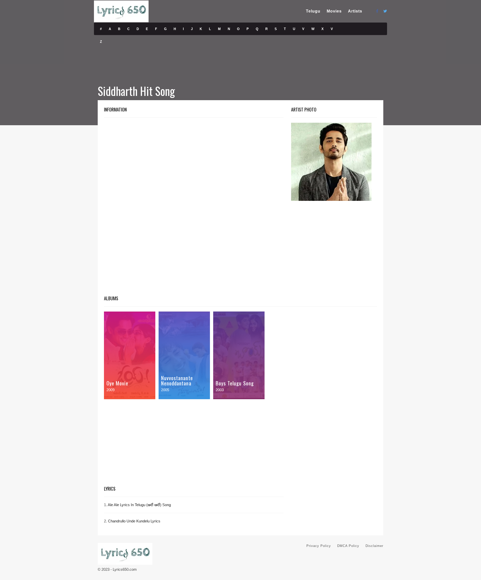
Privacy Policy (318, 546)
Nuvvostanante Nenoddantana (177, 380)
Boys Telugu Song (235, 383)
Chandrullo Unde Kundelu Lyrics (134, 521)
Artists (355, 11)
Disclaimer (374, 546)
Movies (334, 11)
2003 (220, 390)
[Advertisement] (194, 160)
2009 (110, 390)
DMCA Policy (348, 546)
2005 (165, 390)
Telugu (313, 11)
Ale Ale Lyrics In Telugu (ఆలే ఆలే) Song (139, 505)
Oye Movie (117, 383)
